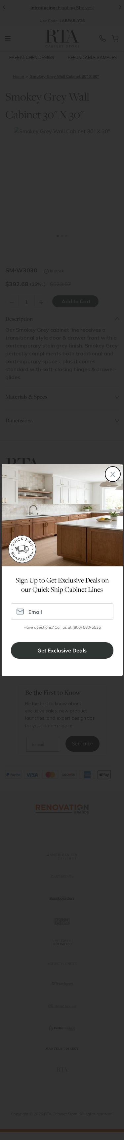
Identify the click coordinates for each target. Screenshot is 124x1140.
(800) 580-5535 (86, 627)
